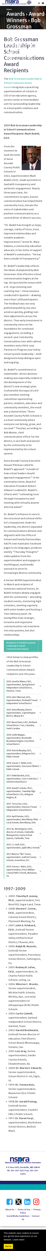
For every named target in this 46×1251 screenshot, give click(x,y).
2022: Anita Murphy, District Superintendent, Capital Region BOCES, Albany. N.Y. (21, 712)
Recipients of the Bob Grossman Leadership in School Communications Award (21, 646)
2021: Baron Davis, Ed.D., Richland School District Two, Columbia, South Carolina (21, 725)
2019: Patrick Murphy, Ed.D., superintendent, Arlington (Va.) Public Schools (20, 753)
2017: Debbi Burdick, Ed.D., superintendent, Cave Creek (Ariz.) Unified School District (22, 778)
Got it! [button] (8, 1246)
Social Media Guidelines (18, 1216)
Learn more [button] (18, 1240)
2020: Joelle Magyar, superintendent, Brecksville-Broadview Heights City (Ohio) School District (20, 739)
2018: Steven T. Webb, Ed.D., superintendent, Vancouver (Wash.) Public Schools (22, 766)
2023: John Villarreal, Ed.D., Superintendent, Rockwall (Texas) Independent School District (22, 700)
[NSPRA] (17, 2)
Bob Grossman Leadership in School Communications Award (23, 83)
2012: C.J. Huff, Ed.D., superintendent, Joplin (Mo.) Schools (23, 846)
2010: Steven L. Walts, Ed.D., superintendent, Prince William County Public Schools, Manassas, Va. (21, 871)
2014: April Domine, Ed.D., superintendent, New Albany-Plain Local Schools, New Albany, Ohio (22, 819)
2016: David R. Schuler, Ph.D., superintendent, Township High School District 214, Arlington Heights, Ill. (20, 793)
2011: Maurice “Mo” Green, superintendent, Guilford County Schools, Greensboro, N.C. (21, 857)
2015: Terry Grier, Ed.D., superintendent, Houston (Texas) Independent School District (21, 807)
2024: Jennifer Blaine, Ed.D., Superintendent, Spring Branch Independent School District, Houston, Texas (20, 686)
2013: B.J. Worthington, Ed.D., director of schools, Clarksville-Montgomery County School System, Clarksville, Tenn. (20, 833)
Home (9, 9)
